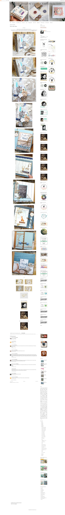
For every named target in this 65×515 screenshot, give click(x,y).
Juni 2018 (43, 432)
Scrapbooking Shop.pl (44, 412)
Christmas (41, 396)
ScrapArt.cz (45, 411)
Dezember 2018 (43, 427)
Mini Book (38, 22)
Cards (26, 22)
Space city (45, 367)
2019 (41, 425)
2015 (41, 455)
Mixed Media (45, 408)
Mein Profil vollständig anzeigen (47, 31)
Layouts (41, 407)
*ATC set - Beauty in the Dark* (45, 382)
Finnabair (42, 495)
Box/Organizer (44, 394)
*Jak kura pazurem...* (45, 374)
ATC (10, 22)
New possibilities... (43, 452)
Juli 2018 (43, 431)
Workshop (51, 22)
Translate (45, 37)
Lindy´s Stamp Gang (43, 493)
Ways (42, 439)
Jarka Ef (12, 341)
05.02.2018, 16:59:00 (14, 378)
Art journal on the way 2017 (44, 392)
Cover (41, 398)
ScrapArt (42, 491)
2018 (41, 426)
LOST (42, 443)
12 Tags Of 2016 (42, 387)
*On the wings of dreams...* (45, 360)
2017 (41, 453)
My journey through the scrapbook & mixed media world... (36, 3)
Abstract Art (13, 22)
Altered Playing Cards (44, 390)
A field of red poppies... (44, 445)
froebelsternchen (13, 337)
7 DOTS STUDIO (42, 498)
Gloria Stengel (13, 359)
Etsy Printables (43, 401)
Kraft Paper (44, 406)
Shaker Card (41, 414)
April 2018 (43, 434)
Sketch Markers (45, 414)
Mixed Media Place (43, 492)
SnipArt (41, 488)
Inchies (44, 405)
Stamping (41, 415)
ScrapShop (42, 489)
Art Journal (23, 22)
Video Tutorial (47, 22)
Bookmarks (41, 394)
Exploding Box (30, 22)
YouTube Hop (45, 418)
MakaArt (12, 373)
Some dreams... (43, 438)
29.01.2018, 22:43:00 (14, 357)
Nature (42, 450)
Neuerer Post (11, 381)
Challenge (43, 395)
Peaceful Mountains (44, 444)
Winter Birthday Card (44, 446)
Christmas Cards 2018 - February (45, 371)
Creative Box (45, 398)
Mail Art (44, 407)
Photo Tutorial (42, 22)
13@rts (41, 499)
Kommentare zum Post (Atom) (15, 382)
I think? (42, 442)
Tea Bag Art (45, 416)
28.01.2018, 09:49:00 (14, 351)
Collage (45, 397)
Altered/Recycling (18, 22)
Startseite (24, 381)
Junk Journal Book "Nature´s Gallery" (45, 364)
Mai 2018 (43, 433)
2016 (41, 454)
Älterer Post (37, 381)
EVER (42, 451)
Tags (41, 416)
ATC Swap (43, 393)
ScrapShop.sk (41, 413)
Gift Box (43, 403)
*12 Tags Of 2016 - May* (45, 378)
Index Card (34, 22)
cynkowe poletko (42, 496)
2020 (41, 424)
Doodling (45, 399)
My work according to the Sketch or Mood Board (43, 410)
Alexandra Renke (45, 389)
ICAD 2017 (41, 405)
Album (41, 389)
